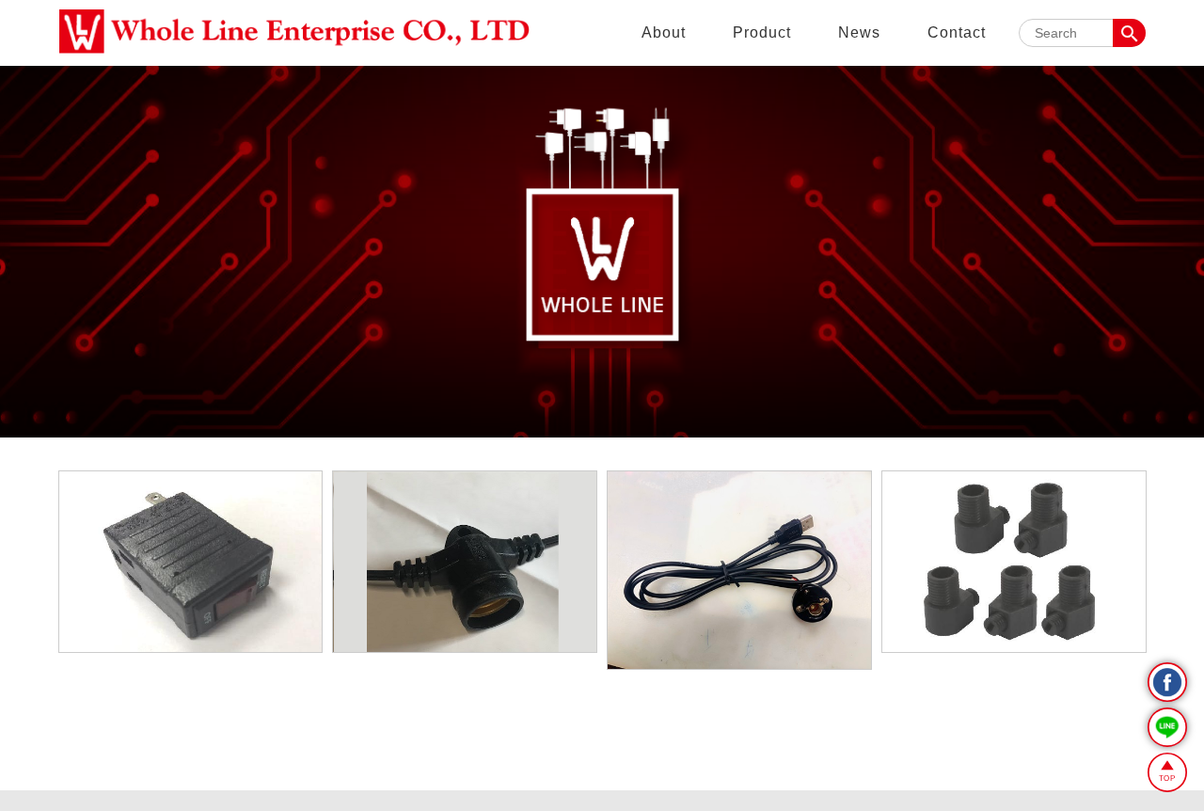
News (859, 32)
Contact (956, 32)
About (664, 32)
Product (762, 32)
